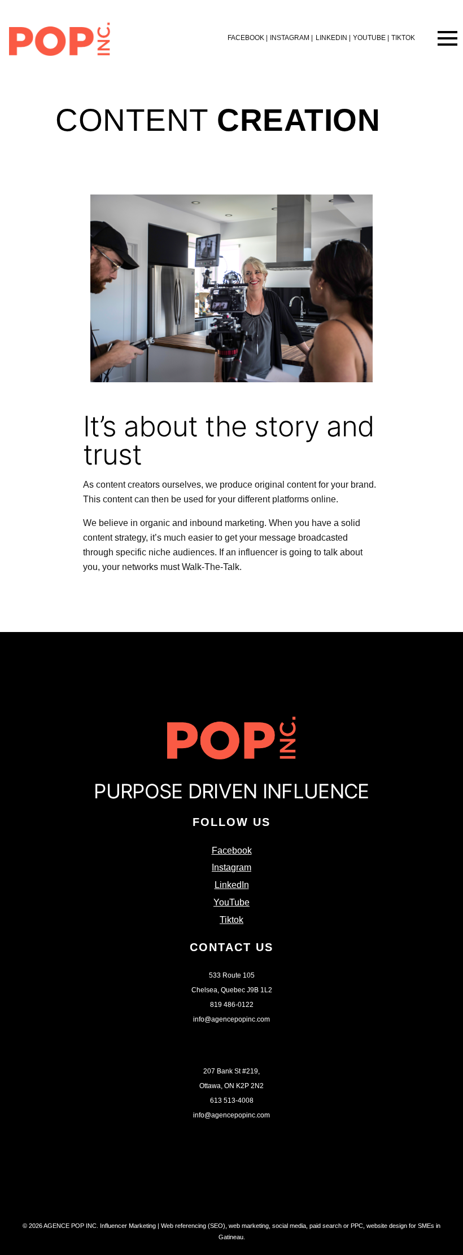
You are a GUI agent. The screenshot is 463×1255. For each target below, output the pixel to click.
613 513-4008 (232, 1100)
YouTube (371, 38)
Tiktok (403, 38)
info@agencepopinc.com (231, 1019)
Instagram (291, 38)
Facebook (248, 38)
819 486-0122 (232, 1005)
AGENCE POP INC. (70, 1225)
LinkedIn (333, 38)
